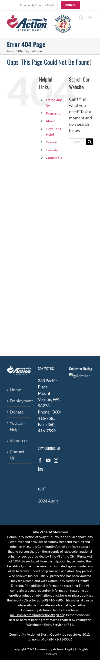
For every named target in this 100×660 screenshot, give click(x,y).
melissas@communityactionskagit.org (37, 615)
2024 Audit (48, 500)
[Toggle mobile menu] (90, 17)
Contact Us (54, 158)
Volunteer (19, 440)
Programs (53, 113)
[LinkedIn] (40, 469)
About (50, 121)
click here (60, 595)
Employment (19, 400)
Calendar (52, 150)
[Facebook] (40, 460)
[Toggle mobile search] (81, 17)
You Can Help (17, 426)
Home (15, 389)
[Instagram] (56, 460)
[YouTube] (48, 460)
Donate (51, 142)
